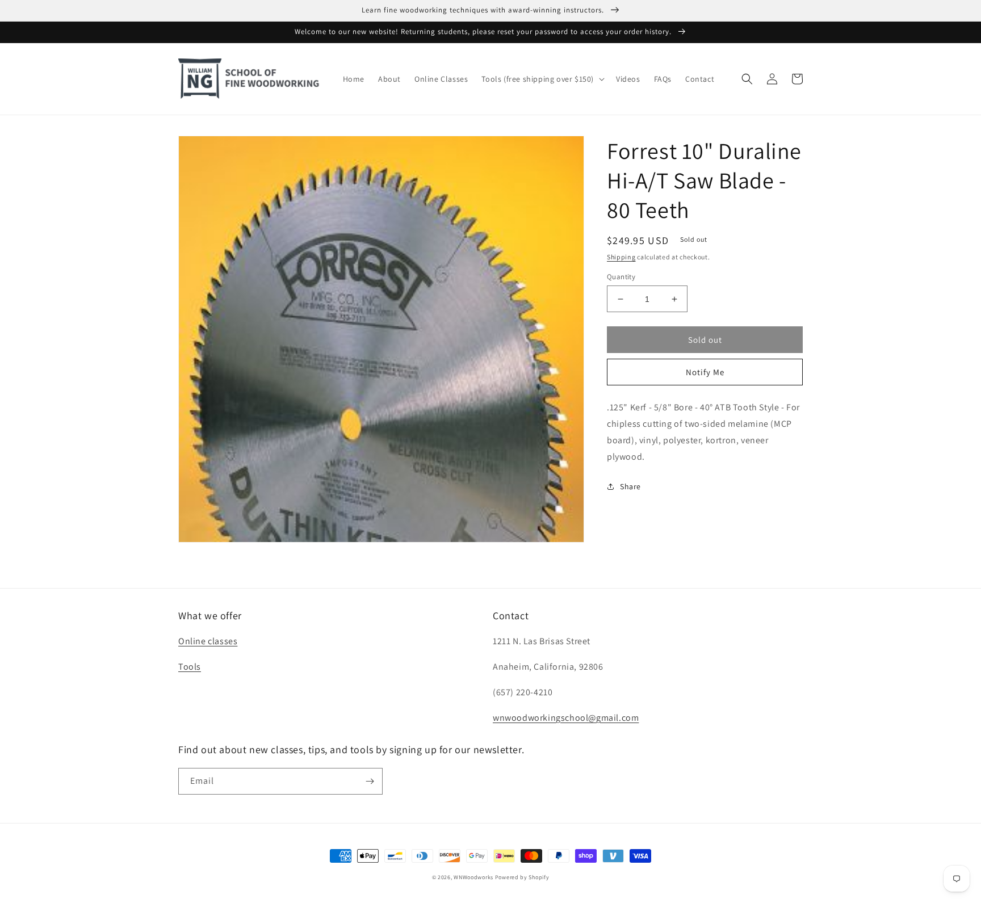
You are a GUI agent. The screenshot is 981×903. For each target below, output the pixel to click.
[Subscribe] (369, 781)
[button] (542, 79)
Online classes (207, 641)
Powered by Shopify (522, 877)
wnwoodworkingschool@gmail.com (566, 718)
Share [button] (630, 486)
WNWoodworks (473, 877)
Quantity (621, 277)
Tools (189, 667)
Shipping (621, 257)
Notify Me (705, 372)
